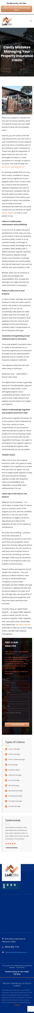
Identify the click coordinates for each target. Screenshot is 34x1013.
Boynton (28, 1002)
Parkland (26, 995)
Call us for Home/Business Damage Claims (16, 9)
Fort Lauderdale (11, 995)
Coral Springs (21, 993)
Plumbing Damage (15, 796)
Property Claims (14, 770)
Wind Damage (13, 785)
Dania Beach (6, 990)
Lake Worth (21, 1002)
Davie (22, 990)
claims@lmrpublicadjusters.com (16, 952)
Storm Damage (14, 749)
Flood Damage (13, 780)
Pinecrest (15, 997)
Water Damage (14, 754)
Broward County (15, 990)
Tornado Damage (15, 801)
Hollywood (20, 995)
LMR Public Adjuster (23, 624)
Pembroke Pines (7, 997)
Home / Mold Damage (16, 759)
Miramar (22, 1000)
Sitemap (17, 1005)
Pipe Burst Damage (15, 791)
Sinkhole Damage (14, 775)
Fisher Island (15, 1000)
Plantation (22, 997)
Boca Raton (5, 993)
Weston (27, 990)
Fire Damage (13, 765)
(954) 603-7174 (12, 947)
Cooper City (13, 993)
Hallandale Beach (12, 1002)
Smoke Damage (14, 806)
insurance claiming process (13, 167)
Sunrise (8, 1000)
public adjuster (8, 213)
